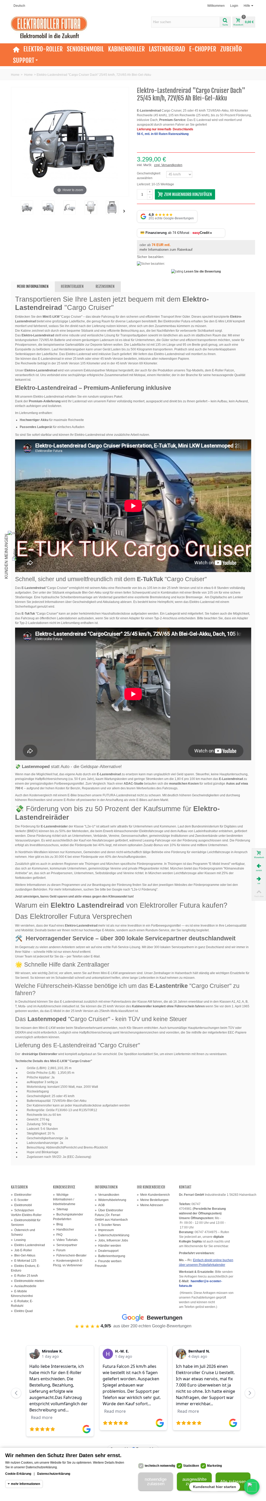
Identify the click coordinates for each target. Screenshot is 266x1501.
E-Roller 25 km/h (24, 1276)
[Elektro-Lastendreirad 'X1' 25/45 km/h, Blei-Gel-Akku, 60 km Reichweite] (91, 207)
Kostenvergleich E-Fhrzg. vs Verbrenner (68, 1263)
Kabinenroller (126, 49)
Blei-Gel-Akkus (23, 1255)
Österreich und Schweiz (23, 1232)
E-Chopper (202, 49)
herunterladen (72, 286)
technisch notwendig (160, 1466)
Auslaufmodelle (23, 1286)
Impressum (104, 1230)
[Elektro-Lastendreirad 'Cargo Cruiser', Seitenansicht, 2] (69, 207)
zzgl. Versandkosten (168, 165)
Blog (58, 1224)
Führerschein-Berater (70, 1255)
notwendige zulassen (156, 1481)
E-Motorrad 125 (23, 1260)
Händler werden (108, 1245)
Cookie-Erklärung (18, 1474)
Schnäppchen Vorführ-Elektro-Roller (26, 1212)
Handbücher (63, 1229)
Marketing (214, 1466)
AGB (100, 1205)
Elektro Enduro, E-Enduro (25, 1268)
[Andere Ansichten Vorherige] (13, 211)
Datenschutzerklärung (112, 1235)
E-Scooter (19, 1200)
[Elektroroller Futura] (49, 27)
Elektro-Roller (43, 49)
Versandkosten (107, 1195)
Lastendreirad (167, 49)
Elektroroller (21, 1195)
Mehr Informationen (33, 286)
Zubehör (231, 49)
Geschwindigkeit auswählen (148, 176)
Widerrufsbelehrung (110, 1200)
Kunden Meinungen (6, 556)
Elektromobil (21, 1205)
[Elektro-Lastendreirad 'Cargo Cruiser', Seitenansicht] (48, 207)
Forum (59, 1250)
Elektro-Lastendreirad (28, 1245)
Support (23, 60)
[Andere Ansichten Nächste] (125, 211)
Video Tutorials (65, 1240)
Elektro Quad (22, 1311)
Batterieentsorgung (110, 1256)
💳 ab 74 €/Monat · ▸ (176, 233)
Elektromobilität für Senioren (26, 1222)
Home (15, 75)
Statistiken (191, 1466)
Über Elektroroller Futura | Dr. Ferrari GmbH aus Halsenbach (111, 1214)
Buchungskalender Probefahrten (68, 1217)
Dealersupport (106, 1251)
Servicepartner (65, 1245)
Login (234, 6)
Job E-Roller (21, 1250)
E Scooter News (108, 1225)
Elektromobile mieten (27, 1281)
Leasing (18, 1240)
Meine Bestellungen (153, 1200)
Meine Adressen (150, 1205)
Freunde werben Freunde (108, 1263)
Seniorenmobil (85, 49)
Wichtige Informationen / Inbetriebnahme (64, 1199)
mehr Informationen (25, 1484)
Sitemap (60, 1209)
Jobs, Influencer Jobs (111, 1240)
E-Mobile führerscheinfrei (22, 1293)
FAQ (57, 1235)
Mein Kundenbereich (153, 1195)
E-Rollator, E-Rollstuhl (22, 1303)
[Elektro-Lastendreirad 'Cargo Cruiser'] (27, 207)
